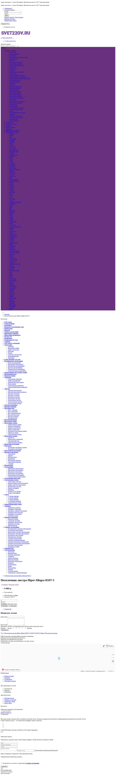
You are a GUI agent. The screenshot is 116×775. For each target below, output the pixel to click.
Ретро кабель (12, 568)
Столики (10, 463)
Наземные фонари (15, 88)
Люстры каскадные (15, 86)
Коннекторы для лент (14, 486)
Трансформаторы (13, 356)
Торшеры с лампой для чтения (17, 511)
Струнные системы (14, 520)
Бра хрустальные (13, 416)
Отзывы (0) (7, 609)
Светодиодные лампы (15, 434)
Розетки (10, 569)
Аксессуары (13, 73)
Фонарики (11, 358)
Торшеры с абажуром (14, 509)
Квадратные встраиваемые (16, 366)
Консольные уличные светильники (19, 532)
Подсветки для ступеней (15, 535)
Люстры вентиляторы (14, 390)
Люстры (11, 85)
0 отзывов (4, 584)
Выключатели (12, 553)
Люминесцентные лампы (16, 382)
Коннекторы (13, 59)
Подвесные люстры (14, 398)
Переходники (12, 564)
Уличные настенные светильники (18, 542)
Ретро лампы (12, 384)
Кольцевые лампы (13, 348)
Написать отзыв (14, 584)
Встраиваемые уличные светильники (19, 529)
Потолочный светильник (17, 101)
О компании (8, 679)
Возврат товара (9, 676)
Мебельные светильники (15, 468)
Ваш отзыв (4, 625)
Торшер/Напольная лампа (17, 112)
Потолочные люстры (14, 400)
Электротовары (14, 121)
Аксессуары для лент (14, 481)
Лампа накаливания (14, 380)
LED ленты (12, 52)
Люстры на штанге (14, 393)
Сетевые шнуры (13, 571)
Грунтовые (12, 55)
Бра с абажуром (13, 411)
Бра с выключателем (14, 413)
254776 (32, 633)
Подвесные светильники (15, 473)
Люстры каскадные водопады (17, 392)
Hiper (16, 595)
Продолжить (4, 630)
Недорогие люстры (14, 397)
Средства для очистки (15, 354)
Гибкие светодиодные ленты (17, 485)
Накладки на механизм (15, 561)
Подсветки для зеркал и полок (17, 447)
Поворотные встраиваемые (16, 369)
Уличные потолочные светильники (19, 543)
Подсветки (12, 99)
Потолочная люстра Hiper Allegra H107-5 (17, 633)
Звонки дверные (13, 558)
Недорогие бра (12, 418)
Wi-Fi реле (11, 551)
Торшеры (12, 114)
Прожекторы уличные (15, 537)
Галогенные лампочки (15, 379)
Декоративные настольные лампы (19, 78)
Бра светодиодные (13, 415)
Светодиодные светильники (16, 476)
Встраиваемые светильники (18, 77)
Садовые (12, 70)
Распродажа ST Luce (11, 340)
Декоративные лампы (14, 424)
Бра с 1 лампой (12, 410)
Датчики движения (14, 555)
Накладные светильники (15, 470)
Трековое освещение (15, 116)
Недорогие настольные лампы (17, 431)
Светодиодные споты (14, 502)
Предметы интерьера (15, 103)
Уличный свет (13, 119)
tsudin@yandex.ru (6, 712)
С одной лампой (13, 498)
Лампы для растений (15, 62)
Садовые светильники (15, 538)
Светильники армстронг (16, 108)
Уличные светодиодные (15, 545)
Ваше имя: (4, 617)
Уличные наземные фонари (16, 540)
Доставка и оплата (10, 681)
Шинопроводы (12, 525)
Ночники (11, 351)
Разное (10, 353)
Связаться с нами (9, 701)
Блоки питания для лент (16, 75)
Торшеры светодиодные (15, 512)
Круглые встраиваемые (15, 367)
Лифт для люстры (13, 349)
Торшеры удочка (13, 515)
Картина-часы (12, 457)
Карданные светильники (15, 364)
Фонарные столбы (13, 546)
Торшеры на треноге (14, 507)
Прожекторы (13, 104)
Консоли (12, 60)
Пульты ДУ (12, 67)
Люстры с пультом (13, 395)
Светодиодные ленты (16, 109)
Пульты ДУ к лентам (14, 491)
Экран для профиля (14, 493)
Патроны (11, 563)
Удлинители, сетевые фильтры (17, 572)
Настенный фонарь (15, 91)
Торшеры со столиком (15, 514)
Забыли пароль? (9, 17)
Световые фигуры (13, 441)
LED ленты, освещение (16, 72)
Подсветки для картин (15, 449)
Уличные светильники (16, 117)
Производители (9, 698)
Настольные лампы (15, 94)
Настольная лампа (15, 93)
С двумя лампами (13, 496)
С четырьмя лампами (14, 501)
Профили (11, 489)
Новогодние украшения (15, 439)
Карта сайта (8, 703)
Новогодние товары (15, 96)
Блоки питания (14, 54)
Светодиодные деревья (15, 442)
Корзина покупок (9, 19)
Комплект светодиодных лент (18, 57)
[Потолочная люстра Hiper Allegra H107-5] (17, 576)
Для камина (11, 454)
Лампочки (12, 83)
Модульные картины (14, 460)
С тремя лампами (13, 499)
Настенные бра (14, 90)
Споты (11, 111)
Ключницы (11, 459)
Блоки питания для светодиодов (18, 483)
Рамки (10, 566)
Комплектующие (14, 81)
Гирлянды (11, 437)
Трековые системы (13, 524)
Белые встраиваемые (14, 362)
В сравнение (12, 606)
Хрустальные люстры (14, 403)
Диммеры (11, 556)
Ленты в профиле (13, 488)
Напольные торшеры (15, 64)
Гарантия (7, 678)
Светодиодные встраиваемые (17, 371)
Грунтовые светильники (15, 530)
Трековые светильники (15, 522)
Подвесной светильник (16, 98)
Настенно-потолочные (15, 472)
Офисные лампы (13, 432)
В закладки (4, 606)
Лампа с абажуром (13, 429)
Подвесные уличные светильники (18, 533)
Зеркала (10, 455)
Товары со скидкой (10, 700)
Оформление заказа (10, 20)
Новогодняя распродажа (16, 65)
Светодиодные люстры (15, 402)
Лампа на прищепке (14, 426)
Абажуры (11, 346)
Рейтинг (3, 628)
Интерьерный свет (15, 80)
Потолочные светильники (16, 475)
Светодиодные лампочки (16, 385)
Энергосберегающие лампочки (17, 387)
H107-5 (37, 633)
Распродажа (13, 68)
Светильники (13, 106)
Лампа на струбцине (14, 428)
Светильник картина (14, 462)
